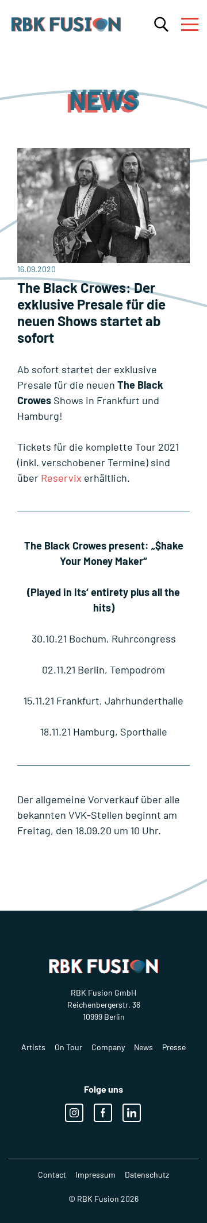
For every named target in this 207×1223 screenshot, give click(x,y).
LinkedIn (131, 1113)
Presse (174, 1047)
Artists (33, 1047)
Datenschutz (147, 1174)
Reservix (61, 477)
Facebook (103, 1113)
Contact (52, 1174)
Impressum (95, 1174)
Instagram (74, 1113)
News (143, 1047)
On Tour (68, 1047)
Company (108, 1047)
